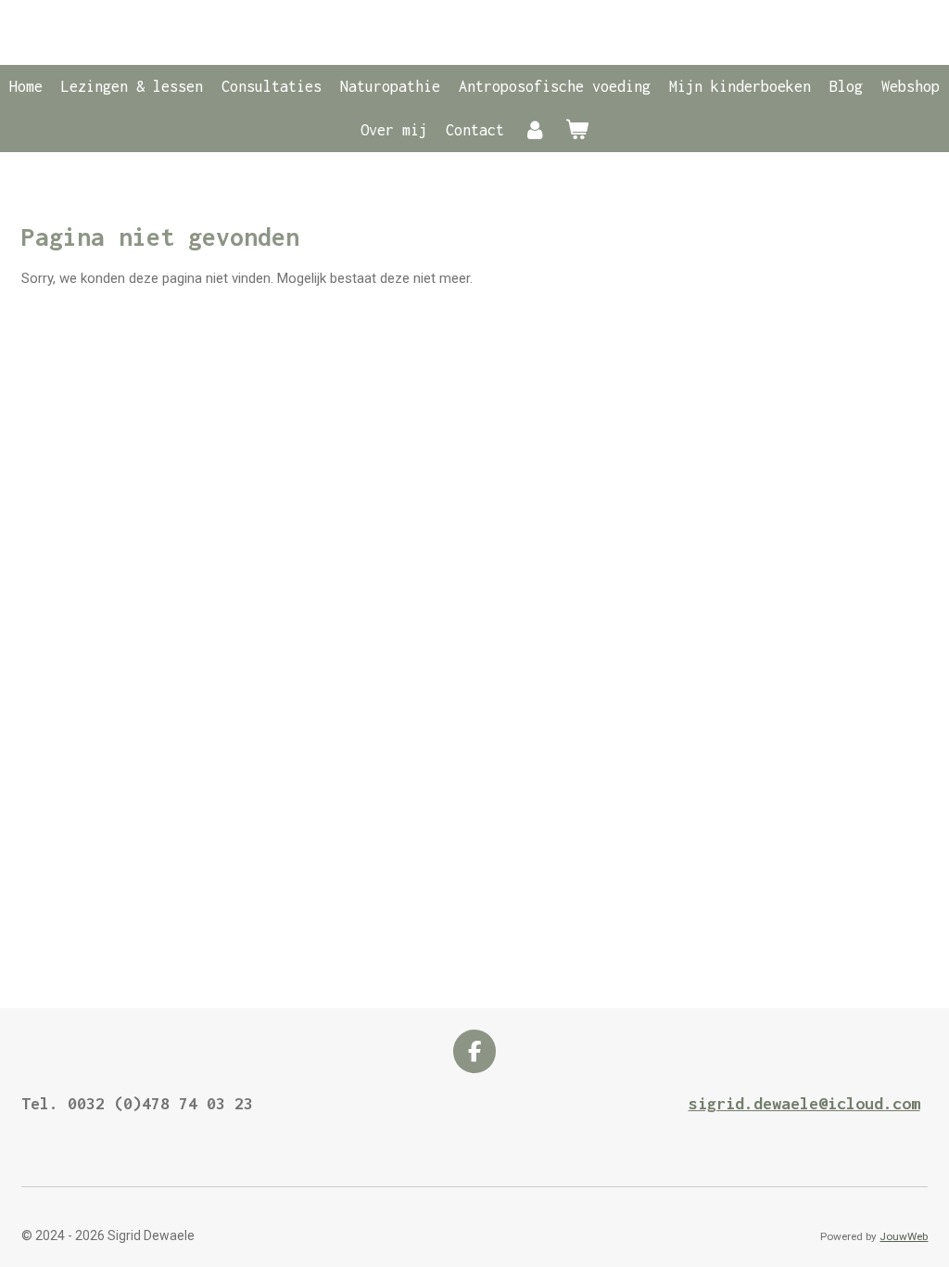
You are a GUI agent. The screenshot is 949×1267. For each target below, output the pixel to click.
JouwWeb (903, 1236)
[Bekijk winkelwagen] (577, 130)
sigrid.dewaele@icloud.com (804, 1103)
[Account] (534, 130)
